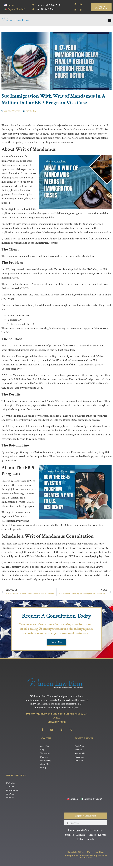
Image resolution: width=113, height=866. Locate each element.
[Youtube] (81, 4)
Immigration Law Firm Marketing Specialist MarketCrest (85, 856)
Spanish (69, 835)
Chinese (80, 835)
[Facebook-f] (75, 4)
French (90, 839)
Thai (81, 839)
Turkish (91, 835)
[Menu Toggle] (109, 20)
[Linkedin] (75, 10)
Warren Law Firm (95, 852)
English (97, 830)
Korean (102, 835)
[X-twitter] (81, 10)
